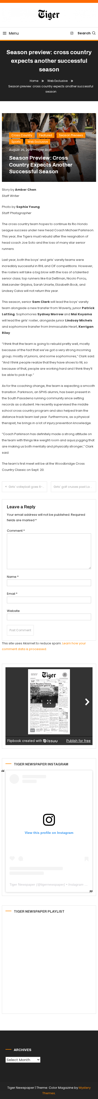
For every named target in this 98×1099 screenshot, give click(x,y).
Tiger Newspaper (22, 884)
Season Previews (71, 135)
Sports (16, 142)
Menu (14, 33)
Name (13, 576)
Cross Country (21, 135)
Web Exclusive (38, 142)
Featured (45, 135)
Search (84, 33)
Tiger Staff (44, 149)
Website (13, 611)
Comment (16, 530)
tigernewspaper (52, 884)
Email (12, 593)
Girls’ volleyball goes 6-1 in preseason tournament (28, 487)
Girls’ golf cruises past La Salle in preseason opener (75, 487)
